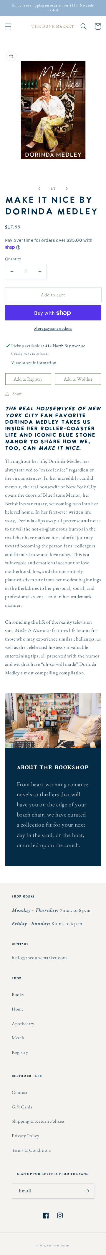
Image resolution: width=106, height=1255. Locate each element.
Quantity (13, 258)
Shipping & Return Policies (38, 1121)
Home (18, 1009)
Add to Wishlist (78, 379)
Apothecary (23, 1023)
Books (18, 994)
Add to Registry (28, 379)
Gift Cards (22, 1107)
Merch (18, 1038)
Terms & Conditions (32, 1150)
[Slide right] (66, 188)
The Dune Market (58, 1245)
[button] (8, 26)
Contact (20, 1092)
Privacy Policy (25, 1135)
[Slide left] (39, 188)
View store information (34, 362)
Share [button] (17, 393)
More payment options (53, 328)
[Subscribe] (87, 1191)
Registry (20, 1052)
